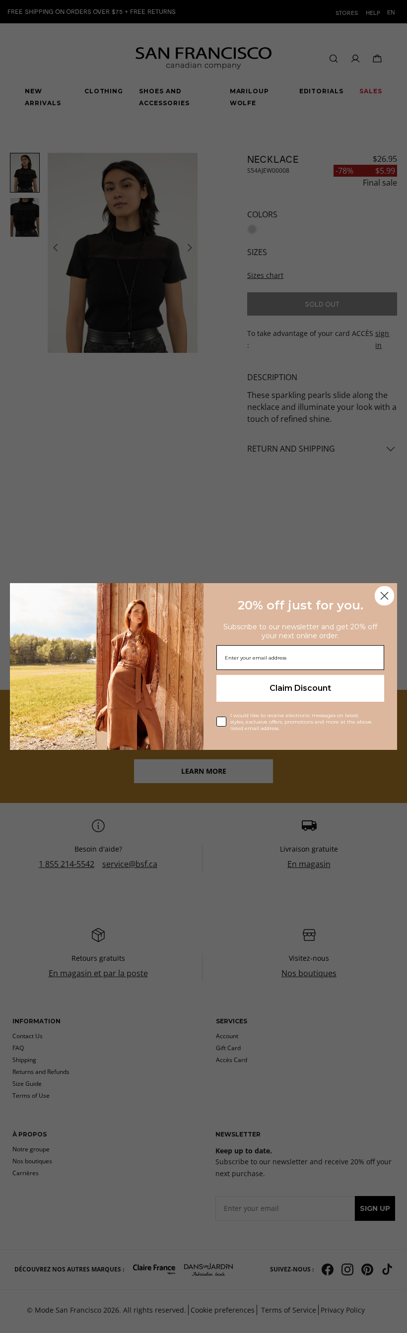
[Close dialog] (384, 595)
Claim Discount (300, 688)
